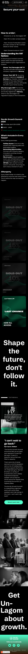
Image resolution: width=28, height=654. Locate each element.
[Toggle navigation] (26, 2)
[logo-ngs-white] (14, 638)
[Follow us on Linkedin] (9, 645)
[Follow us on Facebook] (14, 645)
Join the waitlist (18, 2)
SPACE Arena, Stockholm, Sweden (14, 130)
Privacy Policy (17, 650)
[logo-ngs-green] (6, 2)
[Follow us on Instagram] (18, 645)
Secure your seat (13, 502)
